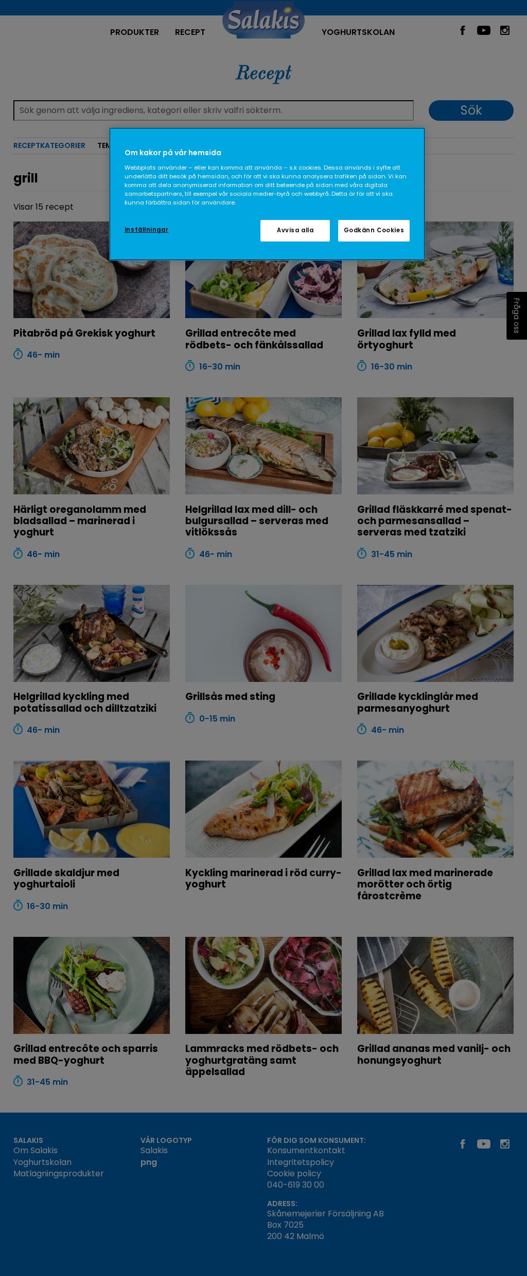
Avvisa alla (295, 230)
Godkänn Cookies (374, 230)
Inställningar (146, 230)
